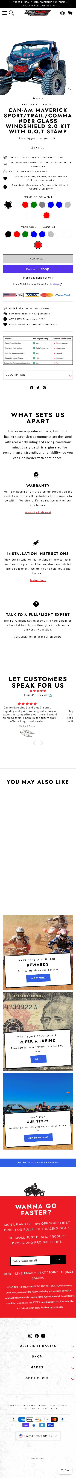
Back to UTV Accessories (40, 1162)
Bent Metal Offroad (38, 104)
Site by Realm (38, 1458)
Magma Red (46, 215)
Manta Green (33, 204)
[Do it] (38, 1031)
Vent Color (38, 227)
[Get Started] (38, 952)
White (29, 215)
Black (8, 204)
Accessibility (50, 1409)
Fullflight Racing (37, 1345)
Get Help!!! (37, 1378)
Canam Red (25, 204)
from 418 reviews (35, 695)
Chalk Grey (42, 204)
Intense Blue (50, 204)
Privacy (35, 1409)
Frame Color (38, 197)
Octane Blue (59, 204)
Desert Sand (16, 204)
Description (15, 374)
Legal (25, 1409)
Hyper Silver (67, 204)
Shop (37, 1356)
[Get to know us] (38, 1111)
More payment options (38, 277)
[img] (38, 691)
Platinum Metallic (38, 215)
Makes (37, 1367)
